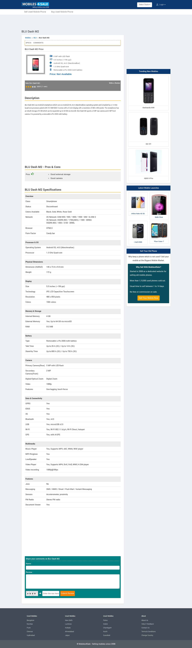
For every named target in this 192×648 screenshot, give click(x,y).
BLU (35, 38)
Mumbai (30, 624)
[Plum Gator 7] (159, 221)
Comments (38, 42)
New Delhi (68, 620)
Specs (28, 42)
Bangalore (30, 620)
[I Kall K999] (138, 221)
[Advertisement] (96, 22)
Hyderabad (31, 635)
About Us (144, 620)
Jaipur (67, 635)
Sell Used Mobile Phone (35, 11)
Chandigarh (107, 628)
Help (143, 624)
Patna (105, 620)
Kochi (105, 631)
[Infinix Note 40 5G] (138, 193)
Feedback (150, 624)
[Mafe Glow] (159, 193)
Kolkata (68, 628)
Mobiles (28, 38)
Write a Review (114, 83)
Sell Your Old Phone (148, 251)
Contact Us (145, 628)
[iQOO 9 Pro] (148, 148)
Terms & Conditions (148, 631)
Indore (105, 624)
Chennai (30, 631)
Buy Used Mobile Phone (62, 11)
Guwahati (106, 635)
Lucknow (68, 624)
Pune (29, 628)
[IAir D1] (148, 112)
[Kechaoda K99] (148, 76)
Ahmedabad (69, 631)
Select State (144, 4)
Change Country (147, 635)
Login (161, 4)
